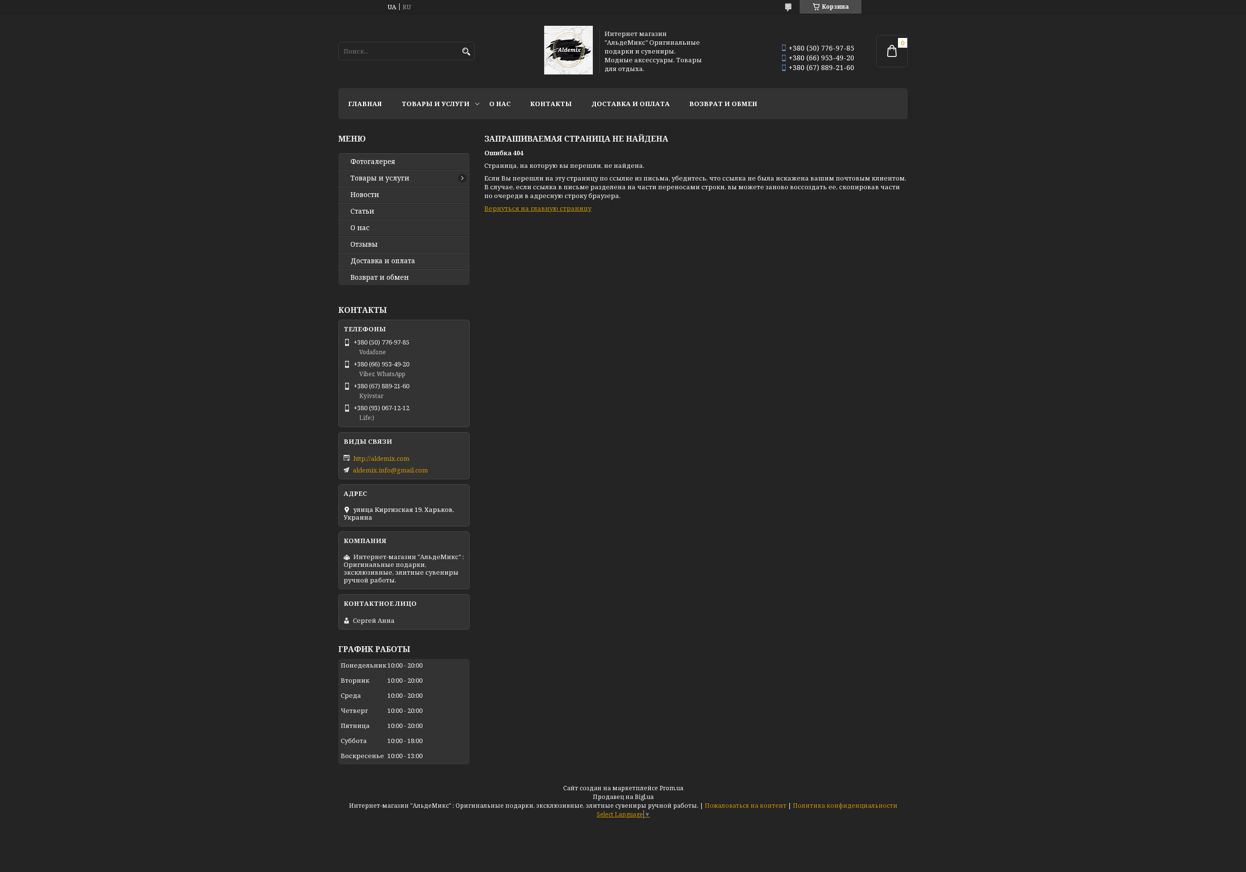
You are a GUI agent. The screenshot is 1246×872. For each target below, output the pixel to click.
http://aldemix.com (381, 458)
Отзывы (364, 244)
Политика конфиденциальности (845, 805)
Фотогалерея (372, 161)
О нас (500, 103)
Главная (365, 103)
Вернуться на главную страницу (537, 208)
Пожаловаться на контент (746, 805)
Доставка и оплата (630, 103)
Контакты (551, 103)
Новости (364, 194)
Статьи (362, 211)
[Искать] (466, 51)
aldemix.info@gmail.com (390, 470)
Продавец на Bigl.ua (623, 797)
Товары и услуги (436, 103)
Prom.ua (671, 788)
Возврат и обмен (723, 103)
